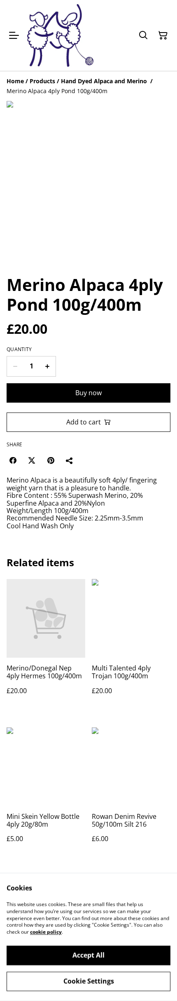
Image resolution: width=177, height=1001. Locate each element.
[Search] (143, 35)
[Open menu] (14, 35)
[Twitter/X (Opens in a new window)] (32, 460)
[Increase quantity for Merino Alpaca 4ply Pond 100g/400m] (47, 366)
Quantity (19, 349)
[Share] (69, 460)
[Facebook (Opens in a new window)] (13, 460)
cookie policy (46, 931)
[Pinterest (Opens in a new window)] (50, 460)
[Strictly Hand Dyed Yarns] (60, 35)
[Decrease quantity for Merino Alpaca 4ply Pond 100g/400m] (15, 366)
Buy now (88, 392)
